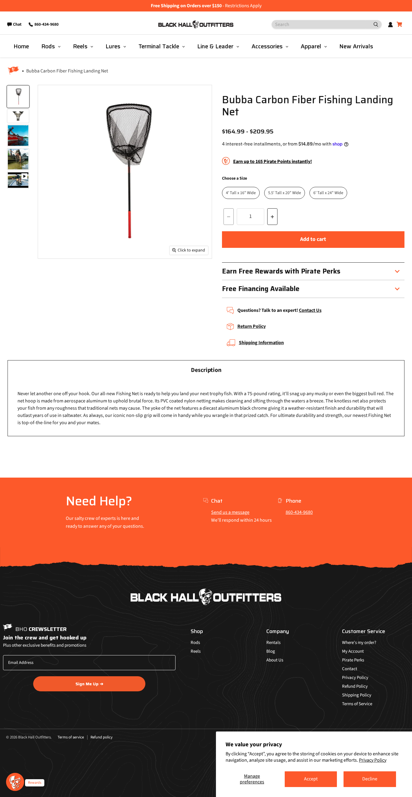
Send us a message (230, 512)
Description (206, 370)
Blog (270, 651)
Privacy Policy (372, 760)
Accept (311, 779)
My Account (353, 651)
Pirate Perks (353, 660)
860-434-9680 (299, 512)
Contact (349, 669)
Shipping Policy (356, 695)
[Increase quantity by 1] (272, 216)
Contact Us (310, 310)
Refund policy (101, 737)
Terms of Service (357, 704)
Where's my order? (359, 642)
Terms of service (71, 737)
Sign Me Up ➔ (89, 683)
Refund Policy (355, 686)
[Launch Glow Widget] (15, 782)
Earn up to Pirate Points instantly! (272, 161)
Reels (196, 651)
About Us (274, 660)
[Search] (373, 24)
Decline (369, 779)
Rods (195, 642)
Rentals (273, 642)
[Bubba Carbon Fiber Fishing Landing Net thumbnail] (18, 96)
